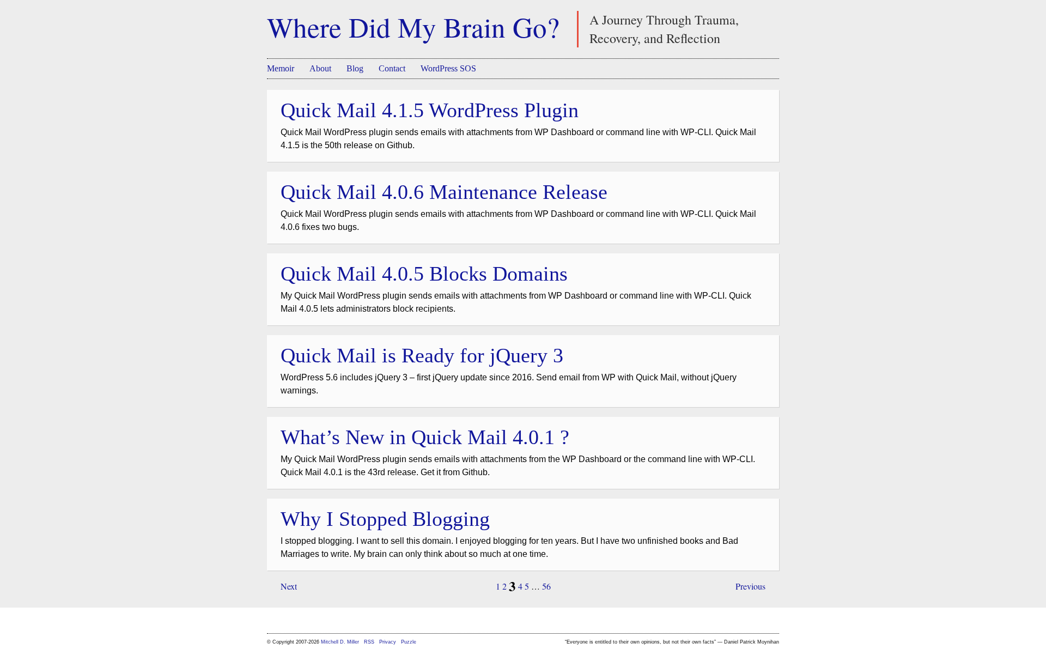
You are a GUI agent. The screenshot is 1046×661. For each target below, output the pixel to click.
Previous (750, 586)
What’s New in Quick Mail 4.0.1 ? (425, 437)
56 (546, 586)
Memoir (280, 68)
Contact (392, 68)
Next (289, 586)
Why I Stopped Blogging (385, 518)
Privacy (387, 642)
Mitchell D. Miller (340, 642)
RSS (370, 642)
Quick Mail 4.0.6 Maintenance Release (444, 191)
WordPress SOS (448, 68)
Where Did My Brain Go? (413, 26)
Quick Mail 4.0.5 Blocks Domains (424, 273)
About (320, 68)
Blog (354, 68)
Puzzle (408, 642)
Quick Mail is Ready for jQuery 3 (422, 355)
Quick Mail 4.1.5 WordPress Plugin (430, 110)
